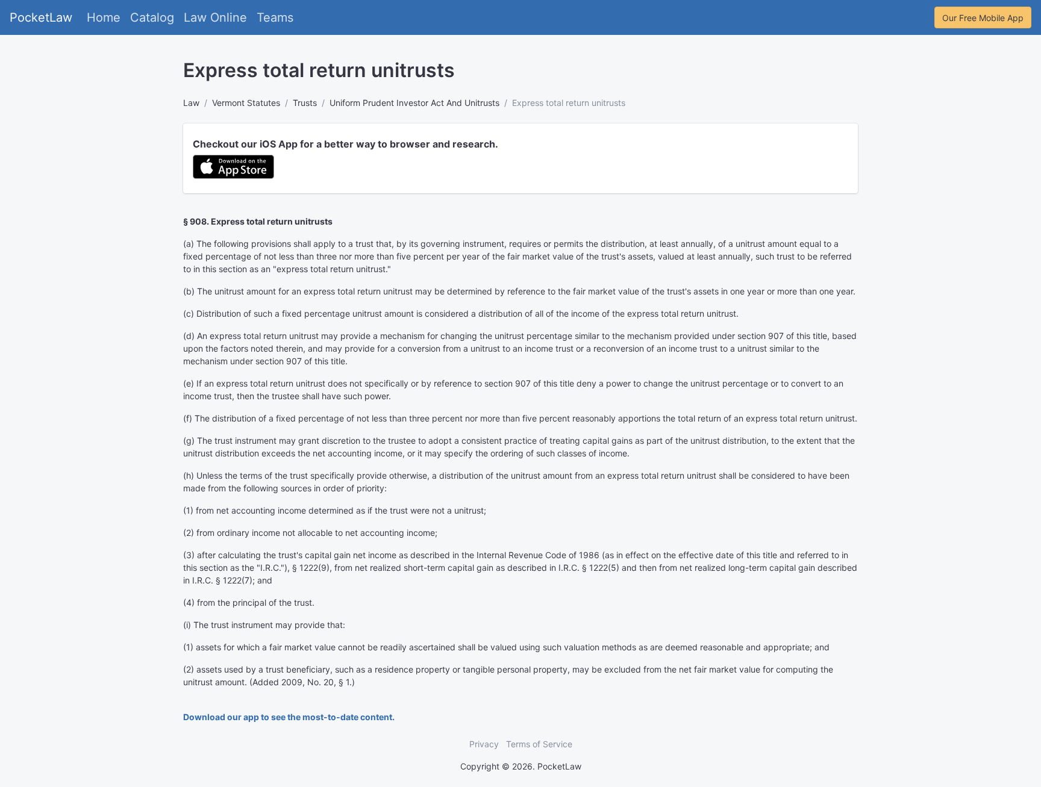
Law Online (215, 17)
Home (103, 17)
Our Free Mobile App (983, 18)
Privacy (484, 744)
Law (191, 103)
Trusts (305, 103)
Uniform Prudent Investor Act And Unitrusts (414, 103)
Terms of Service (539, 744)
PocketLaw (41, 17)
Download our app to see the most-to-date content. (289, 717)
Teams (275, 17)
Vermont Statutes (246, 103)
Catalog (152, 17)
